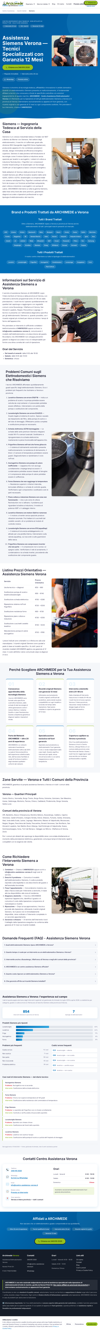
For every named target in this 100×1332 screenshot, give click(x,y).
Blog (53, 4)
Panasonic (66, 241)
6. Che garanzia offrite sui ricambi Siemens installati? (25, 981)
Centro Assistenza (8, 11)
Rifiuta (68, 1324)
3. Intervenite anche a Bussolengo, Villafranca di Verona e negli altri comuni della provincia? (40, 959)
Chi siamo (60, 4)
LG (15, 241)
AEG (5, 232)
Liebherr (22, 241)
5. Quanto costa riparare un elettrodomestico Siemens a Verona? (29, 974)
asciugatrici (44, 262)
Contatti (69, 4)
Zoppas (83, 245)
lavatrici (11, 262)
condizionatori (57, 262)
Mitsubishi (40, 241)
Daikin (83, 232)
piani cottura (50, 266)
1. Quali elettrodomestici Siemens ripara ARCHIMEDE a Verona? (29, 945)
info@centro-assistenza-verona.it (24, 1185)
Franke (7, 236)
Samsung (91, 241)
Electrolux (92, 232)
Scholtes (28, 245)
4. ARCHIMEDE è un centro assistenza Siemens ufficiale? (26, 967)
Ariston (22, 232)
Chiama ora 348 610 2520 (19, 67)
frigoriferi (33, 262)
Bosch (58, 232)
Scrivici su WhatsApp (19, 1178)
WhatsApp (10, 79)
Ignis (86, 236)
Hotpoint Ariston (75, 236)
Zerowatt (74, 245)
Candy (67, 232)
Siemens (37, 245)
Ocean (57, 241)
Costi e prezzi (81, 1268)
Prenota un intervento (19, 1192)
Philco (75, 241)
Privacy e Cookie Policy (84, 1270)
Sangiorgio (17, 245)
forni (90, 262)
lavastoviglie (22, 262)
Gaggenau (17, 236)
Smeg (46, 245)
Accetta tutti (92, 1324)
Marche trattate (42, 4)
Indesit (8, 241)
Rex (83, 241)
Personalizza (79, 1324)
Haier (46, 236)
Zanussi (64, 245)
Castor (75, 232)
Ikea (93, 236)
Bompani (49, 232)
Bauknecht (32, 232)
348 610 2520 (16, 1171)
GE (25, 236)
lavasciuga (69, 262)
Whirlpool (55, 245)
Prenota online (79, 4)
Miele (31, 241)
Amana (13, 232)
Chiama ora (92, 3)
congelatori (80, 262)
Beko (41, 232)
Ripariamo (29, 4)
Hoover (54, 236)
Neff (49, 241)
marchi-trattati (21, 11)
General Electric (35, 236)
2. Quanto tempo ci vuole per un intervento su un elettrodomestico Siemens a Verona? (37, 952)
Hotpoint (63, 236)
